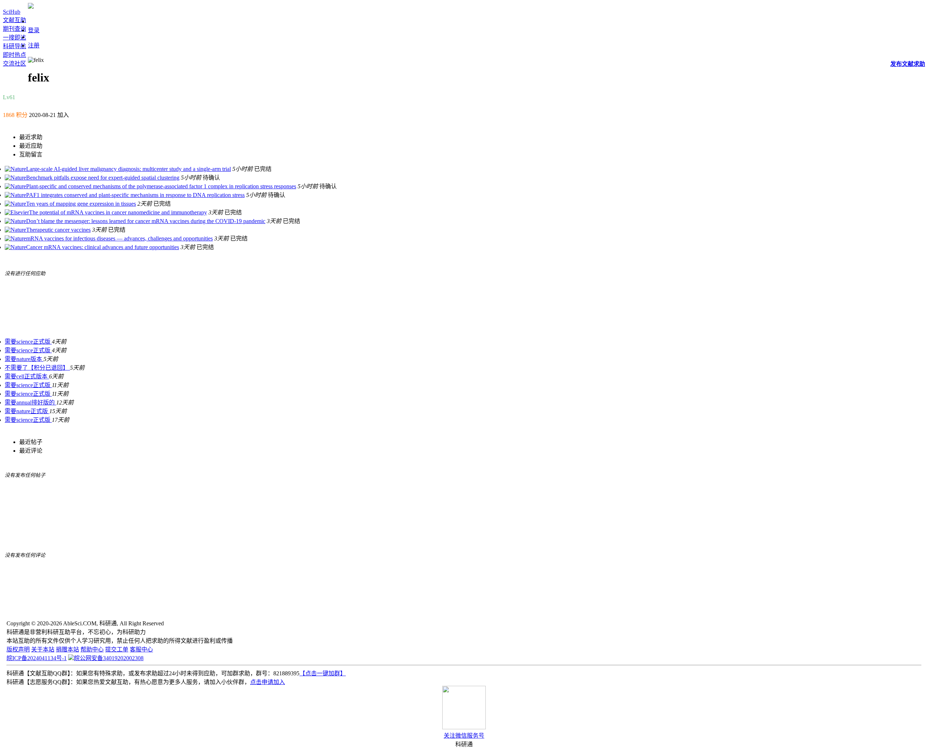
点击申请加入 (267, 682)
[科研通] (31, 7)
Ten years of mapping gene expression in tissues (81, 204)
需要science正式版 (28, 342)
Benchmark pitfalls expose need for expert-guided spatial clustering (102, 178)
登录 (34, 30)
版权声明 (18, 649)
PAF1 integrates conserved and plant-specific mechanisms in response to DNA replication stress (135, 195)
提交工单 (116, 649)
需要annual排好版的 (30, 402)
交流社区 (14, 63)
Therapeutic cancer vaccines (58, 230)
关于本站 (42, 649)
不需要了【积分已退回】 (37, 368)
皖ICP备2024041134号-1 (37, 658)
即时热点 (14, 55)
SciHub (11, 12)
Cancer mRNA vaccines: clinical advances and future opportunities (102, 247)
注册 (34, 45)
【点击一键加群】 (322, 673)
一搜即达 (14, 37)
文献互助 (14, 20)
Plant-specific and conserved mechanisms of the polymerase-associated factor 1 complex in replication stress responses (161, 186)
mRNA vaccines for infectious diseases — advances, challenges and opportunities (119, 238)
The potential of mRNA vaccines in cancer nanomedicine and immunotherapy (118, 212)
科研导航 (14, 46)
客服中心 (141, 649)
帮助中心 (92, 649)
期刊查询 (14, 29)
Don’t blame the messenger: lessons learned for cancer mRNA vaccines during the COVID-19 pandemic (145, 221)
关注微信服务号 (464, 736)
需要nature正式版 (27, 411)
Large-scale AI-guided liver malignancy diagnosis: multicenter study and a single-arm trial (128, 169)
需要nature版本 (24, 359)
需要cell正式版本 (27, 376)
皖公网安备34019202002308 (109, 658)
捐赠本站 (67, 649)
